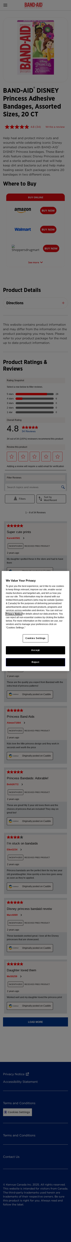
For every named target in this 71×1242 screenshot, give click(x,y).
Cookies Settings (35, 638)
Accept (35, 650)
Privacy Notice (14, 613)
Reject (35, 662)
